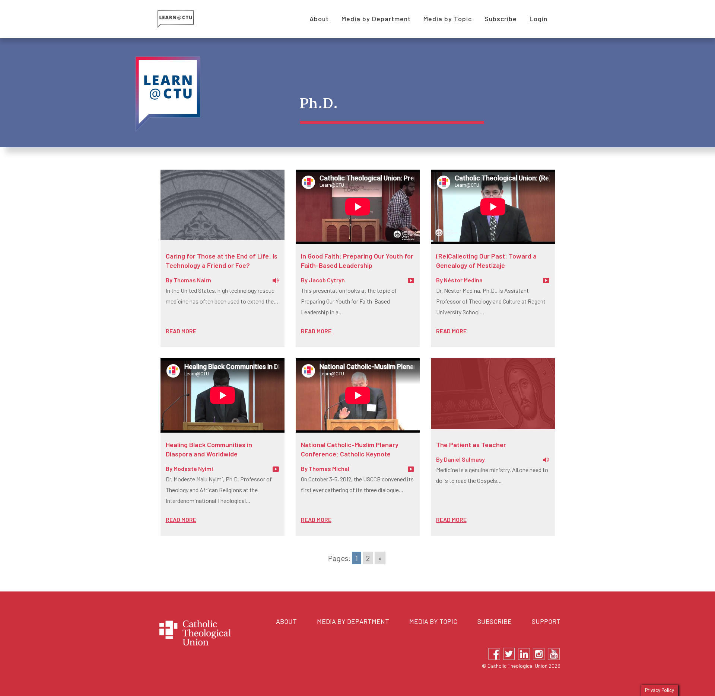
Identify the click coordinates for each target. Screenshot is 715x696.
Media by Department (353, 621)
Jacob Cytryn (327, 279)
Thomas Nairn (192, 279)
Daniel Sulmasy (464, 459)
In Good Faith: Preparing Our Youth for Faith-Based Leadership (357, 260)
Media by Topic (433, 621)
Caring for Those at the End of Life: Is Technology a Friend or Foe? (221, 260)
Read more (181, 330)
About (286, 621)
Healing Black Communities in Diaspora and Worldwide (209, 449)
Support (546, 621)
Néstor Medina (463, 279)
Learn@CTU (184, 19)
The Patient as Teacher (471, 444)
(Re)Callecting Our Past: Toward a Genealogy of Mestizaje (486, 260)
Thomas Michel (329, 468)
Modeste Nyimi (193, 468)
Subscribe (494, 621)
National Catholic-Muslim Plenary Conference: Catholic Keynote (349, 449)
